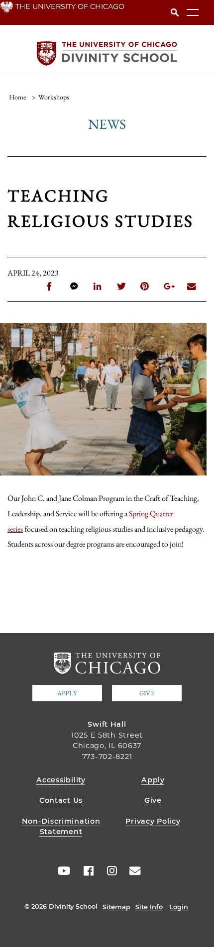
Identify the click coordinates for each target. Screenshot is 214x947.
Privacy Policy (152, 821)
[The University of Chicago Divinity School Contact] (132, 871)
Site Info (149, 907)
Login (178, 907)
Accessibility (60, 779)
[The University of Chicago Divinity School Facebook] (85, 871)
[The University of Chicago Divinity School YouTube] (62, 871)
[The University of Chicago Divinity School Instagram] (108, 871)
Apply (67, 693)
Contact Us (61, 800)
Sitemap (116, 907)
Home (17, 97)
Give (146, 693)
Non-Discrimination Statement (61, 827)
